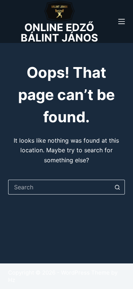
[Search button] (117, 187)
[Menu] (121, 21)
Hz (11, 279)
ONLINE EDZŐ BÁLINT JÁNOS (59, 32)
